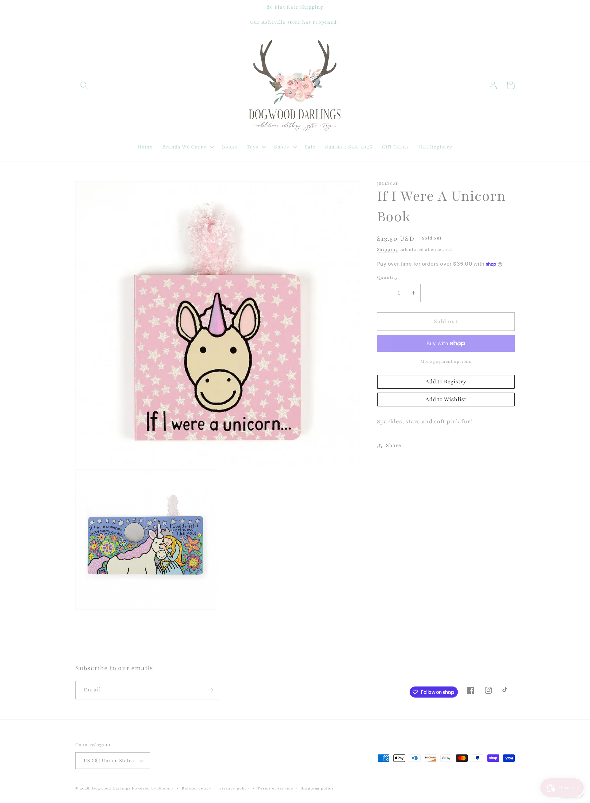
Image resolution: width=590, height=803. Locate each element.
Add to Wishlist (445, 399)
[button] (84, 85)
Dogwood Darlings (111, 788)
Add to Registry (445, 382)
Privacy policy (234, 788)
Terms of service (275, 788)
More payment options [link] (445, 361)
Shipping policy (317, 788)
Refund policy (196, 788)
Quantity (387, 277)
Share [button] (393, 445)
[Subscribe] (210, 690)
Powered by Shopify (153, 788)
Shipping (387, 249)
